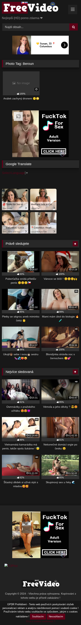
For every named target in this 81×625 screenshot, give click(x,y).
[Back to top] (69, 614)
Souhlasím (38, 616)
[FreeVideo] (33, 8)
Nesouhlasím (56, 616)
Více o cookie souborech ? (40, 621)
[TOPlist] (11, 565)
